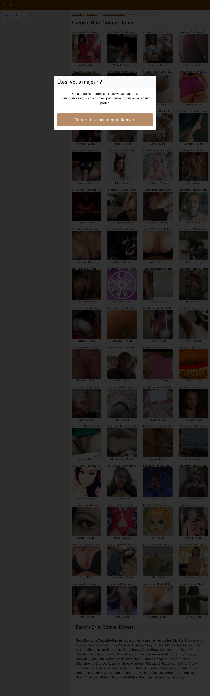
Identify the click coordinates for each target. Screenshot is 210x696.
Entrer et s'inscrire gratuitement (105, 119)
